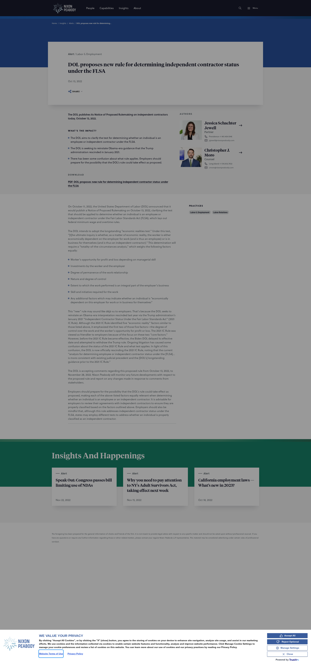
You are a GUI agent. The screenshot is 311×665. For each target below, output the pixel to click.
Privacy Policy (75, 653)
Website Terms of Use (51, 653)
